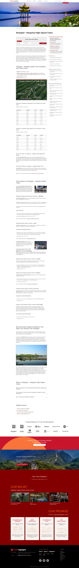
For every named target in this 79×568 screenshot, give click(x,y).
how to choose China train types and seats (36, 173)
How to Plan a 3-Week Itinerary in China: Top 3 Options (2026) (56, 79)
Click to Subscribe (22, 464)
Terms (61, 559)
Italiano (52, 553)
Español (48, 553)
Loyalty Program (62, 556)
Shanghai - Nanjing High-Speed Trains (23, 413)
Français (44, 553)
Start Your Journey (65, 2)
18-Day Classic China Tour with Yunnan (55, 65)
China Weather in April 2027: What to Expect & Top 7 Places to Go (56, 93)
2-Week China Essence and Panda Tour (55, 59)
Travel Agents (62, 552)
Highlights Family (43, 549)
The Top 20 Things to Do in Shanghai (23, 408)
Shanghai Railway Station (25, 73)
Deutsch (40, 553)
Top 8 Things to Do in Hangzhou (22, 410)
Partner (61, 557)
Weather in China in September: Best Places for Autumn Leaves (56, 107)
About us (61, 551)
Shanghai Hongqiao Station (34, 73)
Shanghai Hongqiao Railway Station (33, 218)
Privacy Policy (62, 558)
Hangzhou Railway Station (24, 74)
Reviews (61, 553)
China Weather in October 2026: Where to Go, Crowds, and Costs (56, 110)
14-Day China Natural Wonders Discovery (56, 57)
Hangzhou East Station (33, 74)
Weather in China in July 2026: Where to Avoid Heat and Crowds (56, 102)
